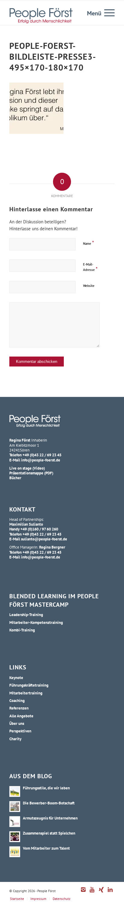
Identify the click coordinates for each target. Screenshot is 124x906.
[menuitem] (106, 12)
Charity (15, 738)
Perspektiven (20, 730)
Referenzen (19, 708)
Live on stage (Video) (27, 468)
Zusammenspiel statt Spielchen (49, 833)
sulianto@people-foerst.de (44, 538)
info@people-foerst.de (40, 460)
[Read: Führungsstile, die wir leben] (14, 791)
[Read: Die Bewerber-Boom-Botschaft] (14, 806)
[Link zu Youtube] (92, 892)
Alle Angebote (21, 715)
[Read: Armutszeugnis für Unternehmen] (14, 821)
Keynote (16, 677)
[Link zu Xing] (101, 892)
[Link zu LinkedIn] (110, 892)
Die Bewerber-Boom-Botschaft (49, 803)
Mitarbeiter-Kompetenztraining (36, 622)
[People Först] (41, 15)
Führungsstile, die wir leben (46, 787)
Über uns (16, 723)
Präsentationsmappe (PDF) (31, 472)
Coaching (17, 700)
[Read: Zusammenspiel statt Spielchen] (14, 836)
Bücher (15, 477)
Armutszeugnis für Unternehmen (50, 818)
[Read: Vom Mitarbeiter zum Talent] (14, 851)
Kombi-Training (22, 630)
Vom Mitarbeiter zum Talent (46, 848)
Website (89, 286)
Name (88, 242)
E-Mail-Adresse (90, 267)
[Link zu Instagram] (83, 892)
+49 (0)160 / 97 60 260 (39, 529)
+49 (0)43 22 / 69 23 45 (42, 454)
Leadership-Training (26, 614)
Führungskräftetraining (28, 685)
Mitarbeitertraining (25, 693)
